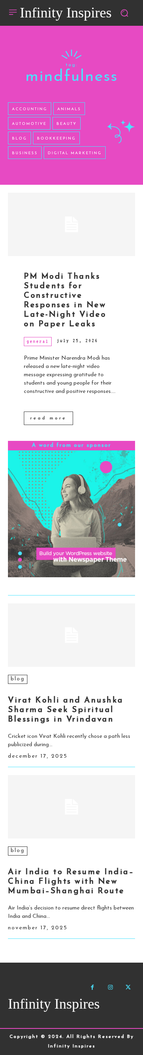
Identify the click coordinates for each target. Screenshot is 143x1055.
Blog (18, 679)
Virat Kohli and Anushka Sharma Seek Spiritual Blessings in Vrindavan (66, 710)
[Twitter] (128, 987)
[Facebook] (92, 987)
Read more (48, 418)
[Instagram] (110, 987)
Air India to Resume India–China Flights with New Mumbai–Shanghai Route (71, 881)
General (38, 341)
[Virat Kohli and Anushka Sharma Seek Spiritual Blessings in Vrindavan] (71, 635)
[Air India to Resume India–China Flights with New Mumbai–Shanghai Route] (71, 807)
